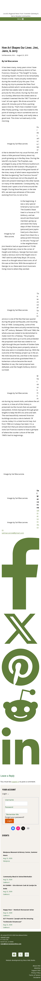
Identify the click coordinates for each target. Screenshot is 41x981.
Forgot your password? (14, 817)
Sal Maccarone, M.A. (8, 55)
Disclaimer (36, 977)
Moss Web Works (29, 960)
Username (9, 800)
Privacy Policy (35, 973)
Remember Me (12, 814)
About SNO (36, 966)
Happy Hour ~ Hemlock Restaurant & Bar (18, 910)
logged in (15, 781)
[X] (20, 955)
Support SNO (36, 970)
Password (9, 807)
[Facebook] (14, 955)
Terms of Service (34, 975)
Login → (5, 793)
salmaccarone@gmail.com (13, 533)
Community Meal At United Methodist (17, 877)
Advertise (37, 968)
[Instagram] (27, 955)
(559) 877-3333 (5, 937)
